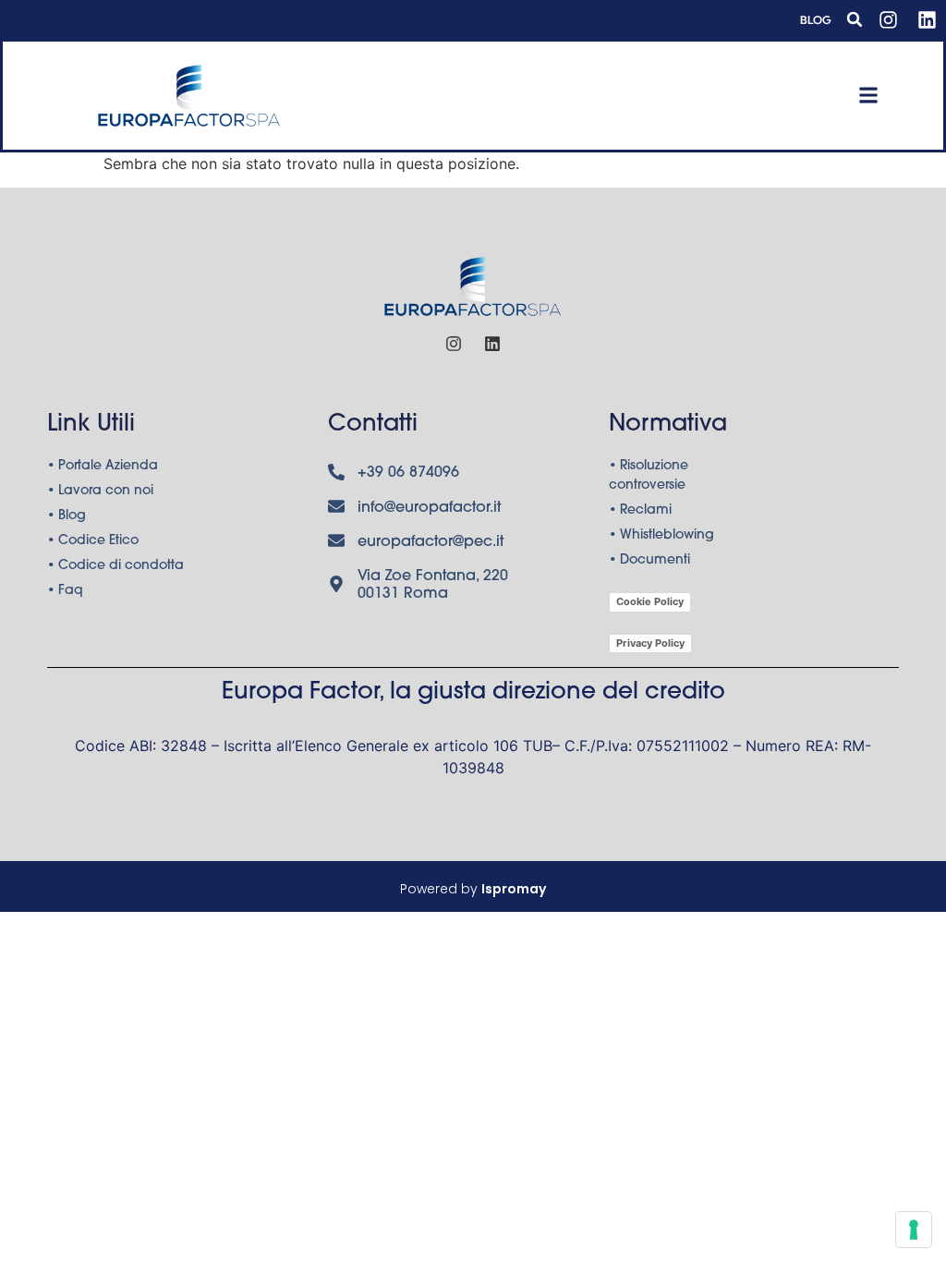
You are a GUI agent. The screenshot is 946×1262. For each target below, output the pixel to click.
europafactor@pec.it (430, 542)
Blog (815, 20)
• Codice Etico (93, 541)
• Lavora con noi (100, 491)
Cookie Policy (650, 601)
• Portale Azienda (102, 466)
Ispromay (513, 889)
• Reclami (640, 510)
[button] (854, 19)
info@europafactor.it (429, 508)
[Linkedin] (926, 19)
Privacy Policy (650, 643)
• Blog (66, 516)
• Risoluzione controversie (648, 476)
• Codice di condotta (115, 566)
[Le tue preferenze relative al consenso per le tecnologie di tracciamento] (913, 1229)
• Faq (65, 591)
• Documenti (649, 560)
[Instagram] (887, 19)
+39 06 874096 (408, 473)
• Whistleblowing (661, 535)
